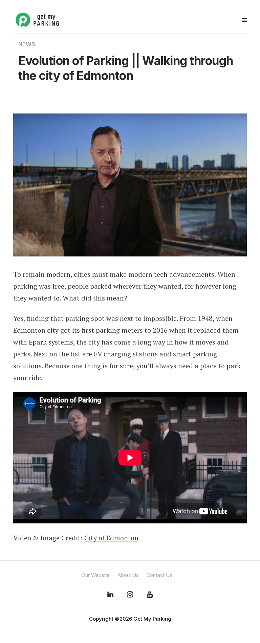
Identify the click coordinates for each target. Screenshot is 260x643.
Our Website (96, 575)
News (26, 44)
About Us (127, 575)
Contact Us (159, 575)
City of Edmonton (111, 537)
